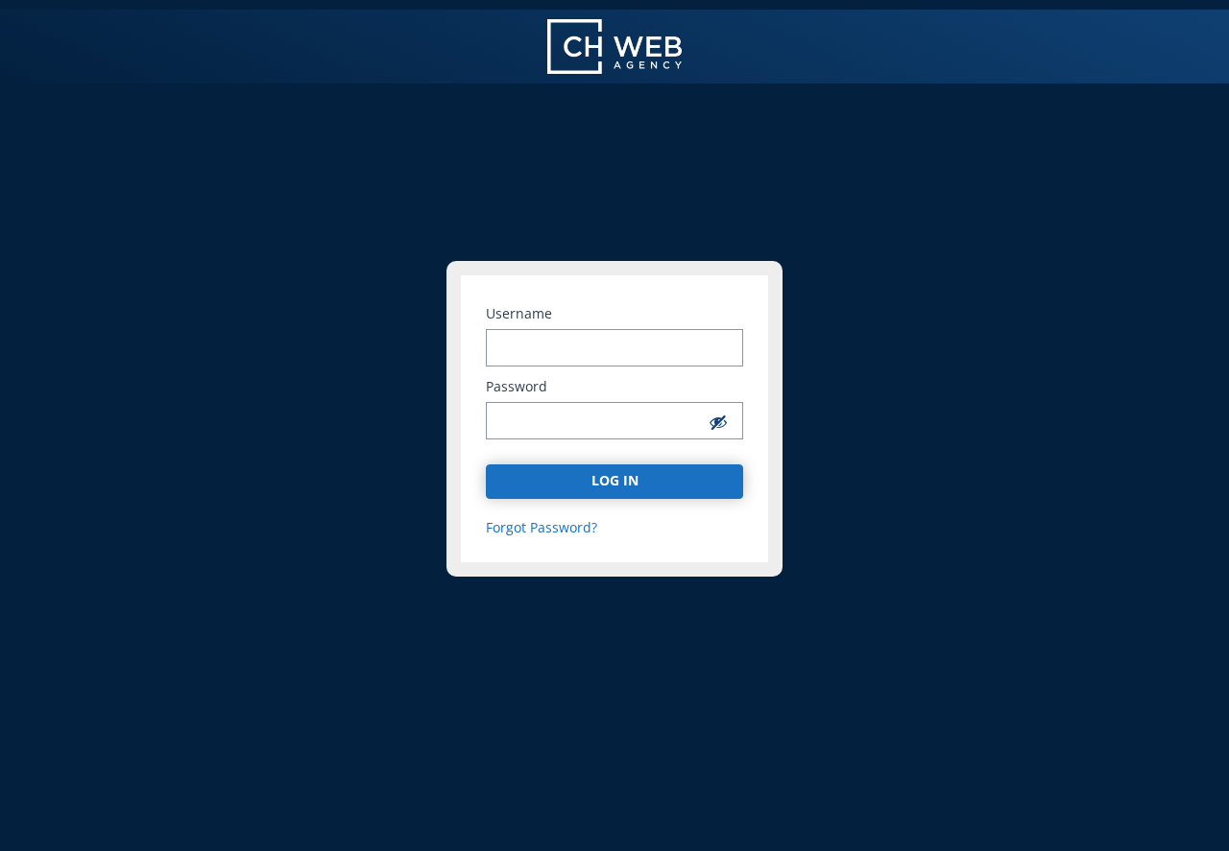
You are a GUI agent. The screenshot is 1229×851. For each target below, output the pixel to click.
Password (516, 386)
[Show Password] (718, 422)
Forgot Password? (541, 527)
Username (519, 313)
